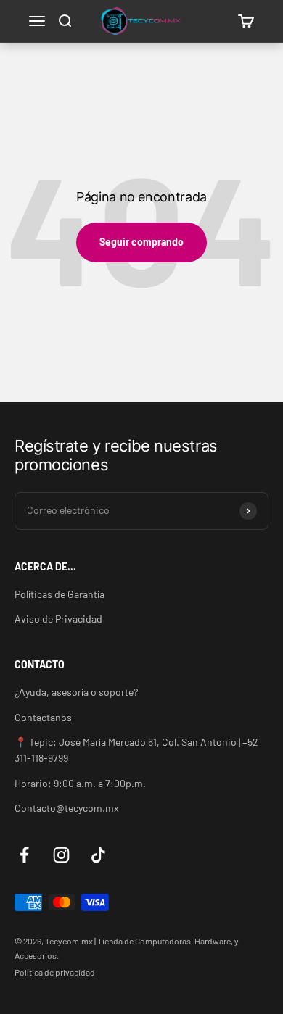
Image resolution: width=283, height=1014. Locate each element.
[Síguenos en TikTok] (98, 855)
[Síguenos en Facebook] (24, 855)
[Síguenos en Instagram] (61, 855)
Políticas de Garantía (59, 594)
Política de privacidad (55, 972)
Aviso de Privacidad (58, 618)
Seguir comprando (141, 242)
